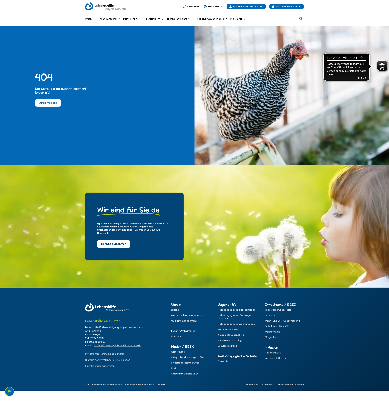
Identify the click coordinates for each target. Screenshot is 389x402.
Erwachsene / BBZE (178, 19)
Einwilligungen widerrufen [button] (100, 365)
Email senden (215, 6)
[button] (301, 19)
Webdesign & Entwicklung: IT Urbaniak (144, 384)
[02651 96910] (184, 6)
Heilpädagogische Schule (211, 19)
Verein (88, 19)
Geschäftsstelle (110, 19)
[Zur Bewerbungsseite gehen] (9, 391)
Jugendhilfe (153, 19)
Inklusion (236, 19)
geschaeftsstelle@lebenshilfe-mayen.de (117, 345)
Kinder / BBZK (130, 19)
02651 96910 (193, 6)
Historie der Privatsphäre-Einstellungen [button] (107, 359)
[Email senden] (205, 6)
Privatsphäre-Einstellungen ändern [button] (104, 353)
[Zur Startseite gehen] (105, 6)
